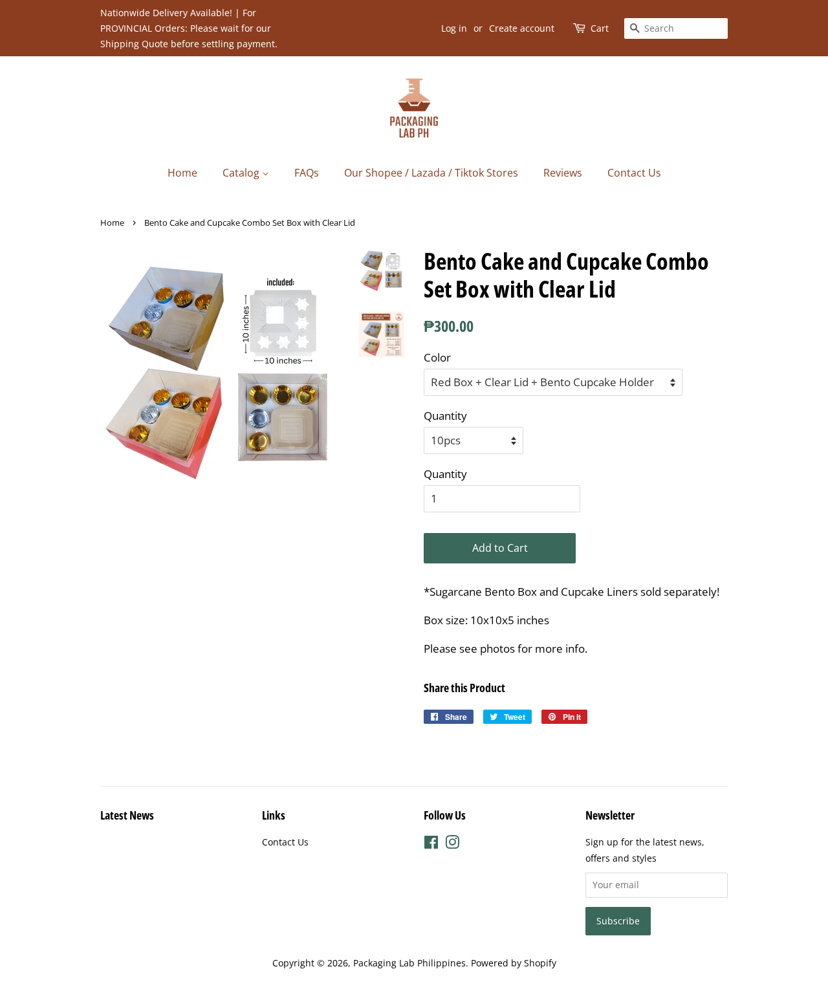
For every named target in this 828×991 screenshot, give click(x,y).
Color (437, 357)
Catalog (242, 173)
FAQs (306, 173)
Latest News (127, 815)
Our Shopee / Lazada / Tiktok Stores (431, 173)
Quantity (445, 415)
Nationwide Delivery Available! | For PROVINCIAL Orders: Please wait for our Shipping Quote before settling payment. (189, 28)
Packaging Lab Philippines (409, 963)
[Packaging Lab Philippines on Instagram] (452, 844)
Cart (600, 28)
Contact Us (634, 173)
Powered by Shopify (513, 963)
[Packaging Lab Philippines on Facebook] (431, 844)
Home (182, 173)
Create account (521, 28)
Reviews (562, 173)
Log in (454, 28)
